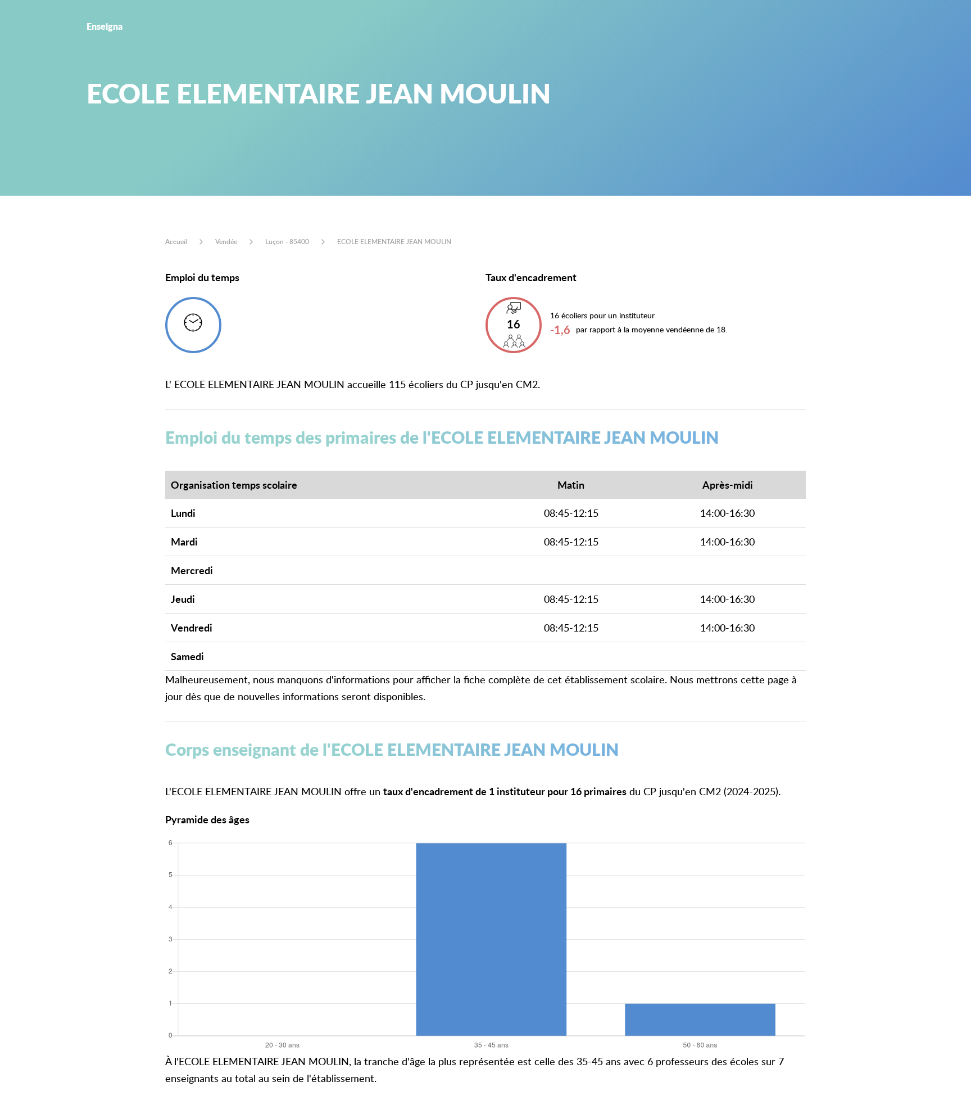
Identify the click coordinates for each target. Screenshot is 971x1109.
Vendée (226, 241)
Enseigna (104, 26)
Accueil (176, 241)
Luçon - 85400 (287, 241)
